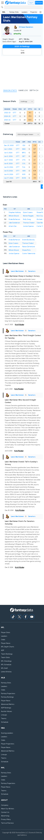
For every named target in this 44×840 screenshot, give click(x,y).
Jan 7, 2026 (8, 160)
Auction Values (6, 711)
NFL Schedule (6, 665)
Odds (3, 640)
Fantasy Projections (8, 693)
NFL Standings (6, 661)
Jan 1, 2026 (8, 149)
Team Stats (5, 657)
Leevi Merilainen (17, 271)
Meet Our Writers (7, 809)
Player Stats (5, 632)
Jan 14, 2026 (8, 174)
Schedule (4, 722)
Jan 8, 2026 (8, 164)
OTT (14, 113)
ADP (2, 650)
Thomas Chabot (28, 223)
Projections (34, 12)
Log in (31, 3)
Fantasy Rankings (7, 697)
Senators (31, 271)
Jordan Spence (28, 226)
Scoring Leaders (7, 733)
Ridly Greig (27, 219)
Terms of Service (7, 823)
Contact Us (5, 812)
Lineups (4, 715)
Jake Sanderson (14, 223)
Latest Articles (6, 672)
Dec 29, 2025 (9, 145)
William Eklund (14, 216)
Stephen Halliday (15, 212)
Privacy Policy (6, 819)
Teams (3, 718)
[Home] (15, 3)
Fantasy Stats (14, 12)
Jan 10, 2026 (8, 167)
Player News (5, 643)
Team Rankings (6, 654)
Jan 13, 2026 (8, 171)
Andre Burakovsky (28, 240)
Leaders (24, 12)
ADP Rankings (6, 708)
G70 (22, 53)
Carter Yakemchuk (28, 253)
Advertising (5, 816)
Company (4, 805)
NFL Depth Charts (7, 647)
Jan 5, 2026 (8, 156)
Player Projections (7, 744)
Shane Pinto (26, 250)
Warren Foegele (28, 216)
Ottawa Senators (26, 27)
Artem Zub (12, 226)
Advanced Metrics (7, 704)
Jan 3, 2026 (8, 153)
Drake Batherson (14, 219)
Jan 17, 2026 (8, 178)
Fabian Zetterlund (28, 246)
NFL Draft (4, 668)
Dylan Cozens (28, 212)
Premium (39, 3)
